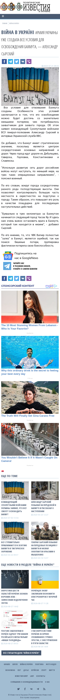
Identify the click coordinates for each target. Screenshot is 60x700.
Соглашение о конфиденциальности (26, 682)
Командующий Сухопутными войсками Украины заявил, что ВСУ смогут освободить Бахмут (14, 508)
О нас (47, 682)
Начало (7, 664)
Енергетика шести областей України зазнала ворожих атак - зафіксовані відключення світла (14, 596)
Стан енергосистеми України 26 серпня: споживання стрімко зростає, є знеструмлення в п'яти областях (44, 637)
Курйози (35, 670)
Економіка (10, 670)
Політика (39, 664)
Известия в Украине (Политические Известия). (31, 695)
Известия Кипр (21, 676)
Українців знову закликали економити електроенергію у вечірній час (44, 595)
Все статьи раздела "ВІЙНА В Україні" (21, 652)
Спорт (43, 670)
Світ (19, 670)
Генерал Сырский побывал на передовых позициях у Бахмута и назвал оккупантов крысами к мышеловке (44, 548)
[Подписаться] (20, 255)
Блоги (15, 664)
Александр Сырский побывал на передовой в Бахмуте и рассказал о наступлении (43, 506)
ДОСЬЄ (26, 670)
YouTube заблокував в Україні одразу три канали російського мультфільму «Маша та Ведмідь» (14, 635)
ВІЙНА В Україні (17, 32)
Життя (52, 670)
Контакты (40, 676)
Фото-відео (51, 664)
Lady (32, 676)
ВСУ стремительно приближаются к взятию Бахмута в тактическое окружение (14, 547)
